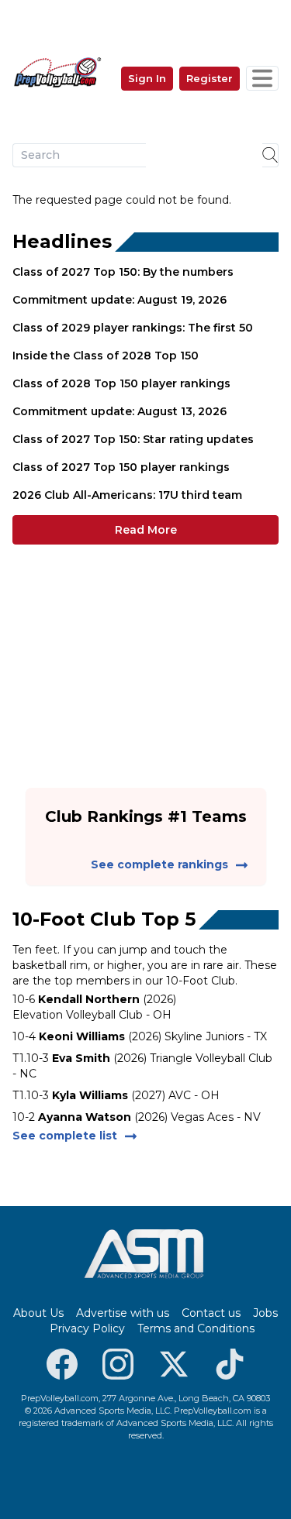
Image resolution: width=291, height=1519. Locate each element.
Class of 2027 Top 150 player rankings (121, 467)
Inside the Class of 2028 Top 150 (105, 356)
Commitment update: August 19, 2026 (119, 300)
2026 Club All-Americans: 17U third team (127, 495)
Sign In (147, 78)
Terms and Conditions (196, 1328)
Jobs (265, 1313)
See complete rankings (159, 864)
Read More (146, 530)
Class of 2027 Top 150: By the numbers (123, 272)
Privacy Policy (87, 1328)
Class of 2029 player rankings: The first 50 (132, 328)
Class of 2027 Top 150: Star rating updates (133, 439)
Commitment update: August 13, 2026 (119, 411)
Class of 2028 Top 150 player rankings (121, 383)
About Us (38, 1313)
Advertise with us (122, 1313)
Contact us (211, 1313)
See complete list (64, 1136)
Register (209, 78)
